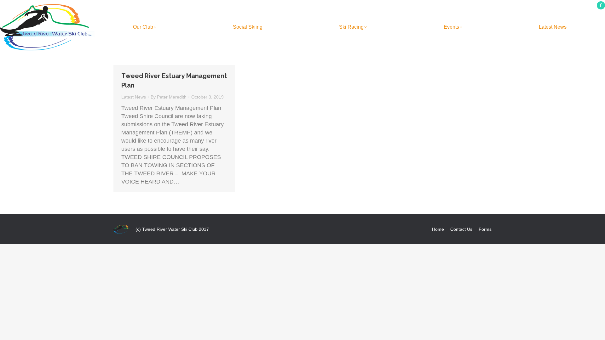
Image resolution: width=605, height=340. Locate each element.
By (169, 96)
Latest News (133, 96)
